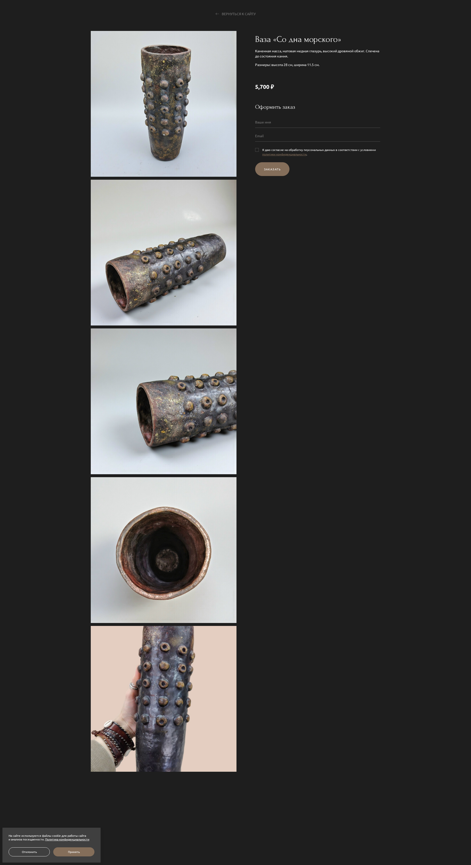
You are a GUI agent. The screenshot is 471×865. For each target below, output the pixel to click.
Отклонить (29, 852)
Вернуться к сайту (238, 14)
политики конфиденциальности (284, 154)
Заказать (272, 169)
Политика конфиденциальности (67, 839)
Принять (74, 852)
